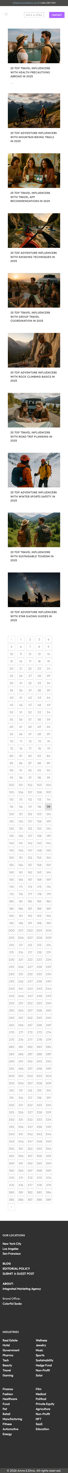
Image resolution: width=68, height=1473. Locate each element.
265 (11, 1025)
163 (39, 872)
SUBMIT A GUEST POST (18, 1273)
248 (39, 996)
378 (39, 1185)
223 (39, 960)
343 (39, 1134)
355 (11, 1156)
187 (30, 909)
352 (30, 1149)
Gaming (8, 1375)
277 (30, 1040)
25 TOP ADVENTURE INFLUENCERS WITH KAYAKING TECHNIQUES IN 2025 (33, 257)
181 (21, 901)
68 (39, 734)
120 (11, 814)
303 (39, 1076)
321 (20, 1105)
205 (11, 938)
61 (20, 727)
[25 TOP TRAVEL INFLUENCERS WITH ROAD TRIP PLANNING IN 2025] (34, 410)
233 (39, 974)
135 (11, 836)
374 (48, 1178)
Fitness (7, 1424)
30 (11, 683)
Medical (41, 1394)
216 (20, 952)
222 (30, 960)
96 (20, 778)
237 (30, 981)
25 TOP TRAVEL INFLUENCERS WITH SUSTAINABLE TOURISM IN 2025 (32, 556)
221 (20, 960)
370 (11, 1178)
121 (21, 814)
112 (30, 799)
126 (20, 821)
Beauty (7, 1365)
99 (48, 778)
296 (20, 1069)
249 (48, 996)
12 (30, 654)
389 (48, 1200)
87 (30, 763)
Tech (6, 1360)
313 (39, 1090)
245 (11, 996)
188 (39, 909)
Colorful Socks (12, 1303)
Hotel (6, 1345)
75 (11, 749)
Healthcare (10, 1399)
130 (11, 829)
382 (30, 1192)
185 (11, 909)
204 (48, 930)
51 (20, 712)
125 (11, 821)
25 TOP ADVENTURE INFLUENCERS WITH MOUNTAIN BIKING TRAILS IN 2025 (33, 137)
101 (21, 785)
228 (39, 967)
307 (30, 1083)
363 (39, 1163)
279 (48, 1040)
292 (30, 1061)
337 (30, 1127)
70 (11, 741)
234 (48, 974)
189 (48, 909)
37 (30, 690)
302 (30, 1076)
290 (11, 1061)
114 (49, 799)
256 (20, 1010)
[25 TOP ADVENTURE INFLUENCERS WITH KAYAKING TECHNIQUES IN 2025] (34, 230)
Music (39, 1350)
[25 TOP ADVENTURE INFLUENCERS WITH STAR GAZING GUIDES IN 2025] (34, 589)
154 (48, 858)
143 (39, 843)
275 (11, 1040)
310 (11, 1090)
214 (48, 945)
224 (48, 960)
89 (48, 763)
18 (39, 661)
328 (39, 1112)
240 (11, 989)
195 (11, 923)
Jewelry (41, 1345)
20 (11, 669)
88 (39, 763)
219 (48, 952)
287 (30, 1054)
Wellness (41, 1340)
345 (11, 1141)
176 (21, 894)
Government (11, 1350)
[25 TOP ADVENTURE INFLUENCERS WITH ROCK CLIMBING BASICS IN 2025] (34, 350)
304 (48, 1076)
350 (11, 1149)
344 (48, 1134)
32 (30, 683)
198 (39, 923)
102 (30, 785)
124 (48, 814)
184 (48, 901)
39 (48, 690)
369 (48, 1170)
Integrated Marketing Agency (22, 1288)
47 (30, 705)
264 (48, 1018)
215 (11, 952)
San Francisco (12, 1253)
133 (39, 829)
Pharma (8, 1355)
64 (48, 727)
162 (30, 872)
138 (39, 836)
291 (20, 1061)
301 (20, 1076)
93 (39, 770)
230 (11, 974)
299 (48, 1069)
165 (11, 879)
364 (48, 1163)
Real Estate (10, 1340)
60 (11, 727)
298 (39, 1069)
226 (20, 967)
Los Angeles (10, 1248)
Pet (5, 1409)
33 (39, 683)
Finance (8, 1389)
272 (30, 1032)
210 (11, 945)
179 (48, 894)
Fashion (8, 1394)
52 (30, 712)
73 (39, 741)
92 (30, 770)
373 (39, 1178)
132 (30, 829)
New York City (12, 1243)
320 (11, 1105)
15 (11, 661)
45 (11, 705)
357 (30, 1156)
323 (39, 1105)
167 (30, 879)
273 (39, 1032)
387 (30, 1200)
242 (30, 989)
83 (39, 756)
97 (30, 778)
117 (30, 807)
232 (30, 974)
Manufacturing (12, 1419)
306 (21, 1083)
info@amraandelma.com (25, 2)
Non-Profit (43, 1370)
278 (39, 1040)
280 (11, 1047)
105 (11, 792)
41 (20, 698)
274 (48, 1032)
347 (30, 1141)
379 (48, 1185)
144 (48, 843)
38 (39, 690)
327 (30, 1112)
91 (20, 770)
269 (48, 1025)
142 (30, 843)
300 (11, 1076)
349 (48, 1141)
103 (39, 785)
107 (30, 792)
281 (20, 1047)
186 (20, 909)
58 (39, 719)
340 (11, 1134)
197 (30, 923)
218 (39, 952)
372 (30, 1178)
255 (11, 1010)
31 (20, 683)
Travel (7, 1370)
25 (11, 676)
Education (42, 1429)
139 (48, 836)
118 (39, 807)
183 (39, 901)
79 (48, 749)
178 (39, 894)
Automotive (10, 1429)
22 (30, 669)
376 (20, 1185)
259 (48, 1010)
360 (11, 1163)
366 (20, 1170)
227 (30, 967)
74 (48, 741)
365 (11, 1170)
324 (48, 1105)
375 (11, 1185)
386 (20, 1200)
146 (20, 850)
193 (39, 916)
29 (48, 676)
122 (30, 814)
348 (39, 1141)
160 (11, 872)
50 (11, 712)
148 (39, 850)
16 (20, 661)
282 (30, 1047)
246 (21, 996)
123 (39, 814)
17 (30, 661)
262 (30, 1018)
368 (39, 1170)
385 (11, 1200)
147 (30, 850)
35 (11, 690)
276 (20, 1040)
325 (11, 1112)
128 (39, 821)
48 (39, 705)
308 (39, 1083)
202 (30, 930)
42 (30, 698)
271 (21, 1032)
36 (20, 690)
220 (11, 960)
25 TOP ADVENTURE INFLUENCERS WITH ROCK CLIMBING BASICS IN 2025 (33, 376)
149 (48, 850)
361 (20, 1163)
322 (30, 1105)
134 (48, 829)
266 (20, 1025)
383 (39, 1192)
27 (30, 676)
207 (30, 938)
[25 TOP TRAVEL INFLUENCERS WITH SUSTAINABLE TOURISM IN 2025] (34, 530)
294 (48, 1061)
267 (30, 1025)
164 (48, 872)
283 (39, 1047)
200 (11, 930)
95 (11, 778)
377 (30, 1185)
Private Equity (45, 1404)
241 (20, 989)
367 (30, 1170)
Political (41, 1399)
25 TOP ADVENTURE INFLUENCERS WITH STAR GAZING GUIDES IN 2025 (33, 616)
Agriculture (43, 1409)
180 (11, 901)
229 (48, 967)
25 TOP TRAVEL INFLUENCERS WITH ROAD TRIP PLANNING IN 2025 (31, 436)
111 (20, 799)
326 (20, 1112)
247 (30, 996)
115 (11, 807)
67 (30, 734)
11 (21, 654)
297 (30, 1069)
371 (21, 1178)
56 (20, 719)
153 (39, 858)
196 (21, 923)
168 (39, 879)
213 (39, 945)
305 (11, 1083)
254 (48, 1003)
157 (30, 865)
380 (11, 1192)
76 (20, 749)
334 (48, 1120)
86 (20, 763)
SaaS (39, 1424)
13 (39, 654)
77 (30, 749)
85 (11, 763)
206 (21, 938)
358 (39, 1156)
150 (11, 858)
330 (11, 1120)
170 (11, 887)
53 (39, 712)
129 (48, 821)
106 (20, 792)
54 (48, 712)
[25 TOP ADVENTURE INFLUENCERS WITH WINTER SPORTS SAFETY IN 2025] (34, 470)
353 (39, 1149)
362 (30, 1163)
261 (20, 1018)
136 (20, 836)
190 (11, 916)
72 (30, 741)
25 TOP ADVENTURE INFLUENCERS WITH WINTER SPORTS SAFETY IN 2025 (33, 496)
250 (11, 1003)
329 (48, 1112)
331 (20, 1120)
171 (21, 887)
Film (38, 1389)
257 (30, 1010)
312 (30, 1090)
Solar (39, 1375)
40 (12, 698)
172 (30, 887)
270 (11, 1032)
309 (48, 1083)
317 (30, 1098)
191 (21, 916)
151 (21, 858)
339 (48, 1127)
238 (39, 981)
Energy (7, 1434)
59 (48, 719)
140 (11, 843)
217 (30, 952)
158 (39, 865)
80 (11, 756)
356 (20, 1156)
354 (48, 1149)
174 (48, 887)
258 (39, 1010)
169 (48, 879)
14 (48, 654)
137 (30, 836)
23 (39, 669)
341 (20, 1134)
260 (11, 1018)
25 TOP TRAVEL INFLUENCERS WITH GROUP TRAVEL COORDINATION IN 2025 (30, 316)
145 (11, 850)
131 (21, 829)
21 (20, 669)
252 (30, 1003)
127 (30, 821)
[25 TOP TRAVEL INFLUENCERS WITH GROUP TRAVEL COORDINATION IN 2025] (34, 290)
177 (30, 894)
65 (11, 734)
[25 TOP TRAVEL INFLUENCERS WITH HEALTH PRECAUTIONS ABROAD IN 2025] (34, 46)
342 (30, 1134)
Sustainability (44, 1360)
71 (21, 741)
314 (48, 1090)
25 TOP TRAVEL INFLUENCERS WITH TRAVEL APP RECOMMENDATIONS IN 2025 (30, 197)
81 (20, 756)
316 (20, 1098)
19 (48, 661)
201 (20, 930)
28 (39, 676)
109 (48, 792)
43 (39, 698)
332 (30, 1120)
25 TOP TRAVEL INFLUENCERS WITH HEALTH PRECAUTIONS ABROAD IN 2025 (30, 72)
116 (21, 807)
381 (20, 1192)
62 (30, 727)
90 (11, 770)
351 (20, 1149)
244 (48, 989)
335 (11, 1127)
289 (48, 1054)
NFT (38, 1419)
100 (11, 785)
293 (39, 1061)
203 (39, 930)
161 (21, 872)
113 (39, 799)
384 (48, 1192)
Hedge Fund (44, 1365)
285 (11, 1054)
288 (39, 1054)
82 (30, 756)
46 (21, 705)
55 (11, 719)
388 (39, 1200)
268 (39, 1025)
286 (20, 1054)
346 (21, 1141)
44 (48, 698)
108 (39, 792)
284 (48, 1047)
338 (39, 1127)
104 (48, 785)
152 (30, 858)
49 (48, 705)
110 (11, 799)
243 (39, 989)
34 (48, 683)
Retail (6, 1414)
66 (20, 734)
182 (30, 901)
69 (48, 734)
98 (39, 778)
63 (39, 727)
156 (20, 865)
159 (48, 865)
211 (21, 945)
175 (11, 894)
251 (20, 1003)
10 (11, 654)
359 (48, 1156)
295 (11, 1069)
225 (11, 967)
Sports (40, 1355)
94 (48, 770)
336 (20, 1127)
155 (11, 865)
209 (48, 938)
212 (30, 945)
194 (48, 916)
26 (20, 676)
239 (48, 981)
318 (39, 1098)
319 (48, 1098)
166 (20, 879)
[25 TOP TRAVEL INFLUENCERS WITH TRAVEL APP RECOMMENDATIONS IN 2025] (34, 170)
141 (21, 843)
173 (39, 887)
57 (30, 719)
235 (11, 981)
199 (48, 923)
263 (39, 1018)
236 (20, 981)
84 (48, 756)
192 (30, 916)
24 (48, 669)
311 (21, 1090)
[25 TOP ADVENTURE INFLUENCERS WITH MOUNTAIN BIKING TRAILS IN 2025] (34, 110)
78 (39, 749)
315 (11, 1098)
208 (39, 938)
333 (39, 1120)
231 (20, 974)
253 (39, 1003)
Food (6, 1404)
